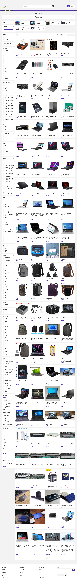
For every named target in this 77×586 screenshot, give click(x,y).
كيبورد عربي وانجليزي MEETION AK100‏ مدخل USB (67, 74)
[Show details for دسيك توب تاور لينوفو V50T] (52, 107)
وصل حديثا (4, 464)
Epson (6, 66)
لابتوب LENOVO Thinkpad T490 (51, 155)
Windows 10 (7, 78)
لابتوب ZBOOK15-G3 (64, 317)
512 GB (6, 128)
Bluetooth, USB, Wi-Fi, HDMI (9, 45)
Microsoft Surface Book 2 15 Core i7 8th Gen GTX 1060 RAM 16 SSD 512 (22, 546)
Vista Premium (7, 224)
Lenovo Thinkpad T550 (65, 402)
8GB (5, 241)
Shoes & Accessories (6, 415)
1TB (5, 129)
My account (22, 569)
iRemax (6, 318)
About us (3, 575)
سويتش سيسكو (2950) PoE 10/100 (37, 464)
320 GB (6, 215)
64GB (5, 298)
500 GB (6, 138)
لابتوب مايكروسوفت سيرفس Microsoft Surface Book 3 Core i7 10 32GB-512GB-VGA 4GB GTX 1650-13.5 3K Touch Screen (22, 215)
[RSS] (66, 575)
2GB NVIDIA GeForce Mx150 (9, 165)
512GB (6, 250)
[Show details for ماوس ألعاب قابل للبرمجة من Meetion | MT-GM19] (52, 44)
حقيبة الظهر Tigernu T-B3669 (21, 358)
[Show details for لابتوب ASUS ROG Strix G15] (52, 165)
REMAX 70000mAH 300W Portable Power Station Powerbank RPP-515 (51, 485)
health (12, 460)
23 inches (6, 154)
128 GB (6, 273)
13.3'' (5, 145)
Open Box (6, 39)
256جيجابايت (7, 207)
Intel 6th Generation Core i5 (9, 100)
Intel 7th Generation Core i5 (9, 102)
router (9, 462)
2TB (5, 280)
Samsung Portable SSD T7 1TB (36, 525)
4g (3, 459)
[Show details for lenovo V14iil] (52, 86)
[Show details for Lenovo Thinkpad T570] (37, 393)
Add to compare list (18, 50)
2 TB (5, 139)
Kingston (6, 335)
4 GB (5, 84)
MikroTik (6, 329)
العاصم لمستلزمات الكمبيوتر (9, 390)
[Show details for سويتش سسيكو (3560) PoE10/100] (37, 476)
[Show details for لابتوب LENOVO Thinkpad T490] (52, 146)
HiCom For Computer (8, 372)
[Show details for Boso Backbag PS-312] (52, 270)
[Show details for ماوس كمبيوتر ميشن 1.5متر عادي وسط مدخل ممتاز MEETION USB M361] (52, 65)
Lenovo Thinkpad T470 (65, 380)
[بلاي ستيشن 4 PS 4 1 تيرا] (67, 476)
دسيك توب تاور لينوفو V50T (51, 116)
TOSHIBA (6, 70)
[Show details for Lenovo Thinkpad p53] (37, 372)
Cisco (5, 343)
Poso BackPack (33, 278)
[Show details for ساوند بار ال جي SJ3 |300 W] (37, 497)
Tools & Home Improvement (7, 424)
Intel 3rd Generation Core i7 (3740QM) (9, 114)
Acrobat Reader (7, 258)
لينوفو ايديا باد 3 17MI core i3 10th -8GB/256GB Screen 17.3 (67, 238)
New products (40, 579)
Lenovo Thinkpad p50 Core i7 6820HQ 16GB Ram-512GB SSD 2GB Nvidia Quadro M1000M (52, 382)
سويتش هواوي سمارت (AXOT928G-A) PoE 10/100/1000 (67, 444)
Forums (39, 574)
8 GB (5, 85)
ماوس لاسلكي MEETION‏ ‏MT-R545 (37, 73)
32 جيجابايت (7, 272)
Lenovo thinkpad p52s (64, 424)
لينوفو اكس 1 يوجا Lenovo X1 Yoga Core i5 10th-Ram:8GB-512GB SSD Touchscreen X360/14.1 (52, 238)
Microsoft (6, 59)
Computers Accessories (7, 403)
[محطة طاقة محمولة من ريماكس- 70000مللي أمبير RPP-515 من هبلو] (52, 476)
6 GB (5, 88)
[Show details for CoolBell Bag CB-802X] (67, 289)
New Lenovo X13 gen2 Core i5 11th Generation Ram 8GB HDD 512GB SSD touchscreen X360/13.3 (22, 238)
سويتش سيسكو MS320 (20, 485)
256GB (6, 248)
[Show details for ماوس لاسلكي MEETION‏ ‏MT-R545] (37, 65)
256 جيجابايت (7, 206)
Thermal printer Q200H (19, 259)
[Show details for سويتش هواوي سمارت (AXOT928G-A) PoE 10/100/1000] (67, 435)
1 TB (5, 136)
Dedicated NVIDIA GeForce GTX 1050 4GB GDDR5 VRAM (9, 167)
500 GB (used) (7, 295)
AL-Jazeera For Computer (9, 361)
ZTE (5, 332)
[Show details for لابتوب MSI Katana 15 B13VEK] (67, 165)
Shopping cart (22, 574)
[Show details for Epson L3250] (52, 516)
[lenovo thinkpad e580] (52, 204)
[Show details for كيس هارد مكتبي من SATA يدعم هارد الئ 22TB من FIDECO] (37, 309)
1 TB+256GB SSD (7, 212)
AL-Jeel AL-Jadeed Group (8, 363)
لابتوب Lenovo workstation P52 (21, 174)
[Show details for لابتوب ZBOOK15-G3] (67, 309)
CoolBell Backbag (64, 259)
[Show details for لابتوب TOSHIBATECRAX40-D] (52, 329)
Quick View (20, 50)
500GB (6, 204)
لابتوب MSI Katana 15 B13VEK (66, 174)
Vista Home (6, 222)
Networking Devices (7, 404)
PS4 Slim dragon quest (65, 485)
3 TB (5, 267)
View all (4, 453)
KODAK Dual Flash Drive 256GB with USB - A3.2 (37, 96)
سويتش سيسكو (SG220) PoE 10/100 (52, 464)
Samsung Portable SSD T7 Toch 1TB (52, 505)
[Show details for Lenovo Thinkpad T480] (37, 415)
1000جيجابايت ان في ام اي (9, 214)
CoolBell (17, 298)
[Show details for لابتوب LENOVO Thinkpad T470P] (37, 146)
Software (4, 417)
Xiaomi (6, 342)
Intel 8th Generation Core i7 (9, 105)
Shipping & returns (5, 570)
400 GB (6, 217)
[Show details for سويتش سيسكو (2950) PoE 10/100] (37, 455)
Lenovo (6, 55)
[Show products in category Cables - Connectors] (32, 28)
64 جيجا (6, 286)
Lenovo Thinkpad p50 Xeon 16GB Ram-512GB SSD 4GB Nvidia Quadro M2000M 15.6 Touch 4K (37, 238)
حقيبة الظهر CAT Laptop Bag (21, 338)
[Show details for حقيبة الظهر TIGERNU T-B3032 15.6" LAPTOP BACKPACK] (37, 329)
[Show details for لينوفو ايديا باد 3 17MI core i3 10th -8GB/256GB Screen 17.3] (67, 228)
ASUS (5, 57)
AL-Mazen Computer (8, 364)
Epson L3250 (48, 525)
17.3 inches (6, 153)
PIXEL (5, 379)
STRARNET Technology (8, 380)
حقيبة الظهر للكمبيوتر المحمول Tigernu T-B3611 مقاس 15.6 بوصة (67, 339)
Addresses (21, 572)
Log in (69, 1)
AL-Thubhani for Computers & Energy (9, 369)
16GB (5, 284)
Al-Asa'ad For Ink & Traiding (9, 360)
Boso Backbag (33, 298)
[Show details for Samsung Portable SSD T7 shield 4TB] (67, 497)
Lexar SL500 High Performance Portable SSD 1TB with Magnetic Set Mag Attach (37, 53)
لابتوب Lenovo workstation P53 (51, 135)
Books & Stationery (6, 421)
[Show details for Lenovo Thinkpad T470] (67, 372)
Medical (4, 423)
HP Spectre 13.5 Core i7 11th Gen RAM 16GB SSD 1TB (67, 525)
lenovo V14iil (48, 95)
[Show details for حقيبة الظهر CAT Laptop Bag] (22, 329)
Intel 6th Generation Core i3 (9, 110)
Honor (4, 431)
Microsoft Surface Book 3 (65, 95)
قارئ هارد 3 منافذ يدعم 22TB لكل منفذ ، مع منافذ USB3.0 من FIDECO (22, 318)
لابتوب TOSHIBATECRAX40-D (51, 338)
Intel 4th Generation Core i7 (9, 95)
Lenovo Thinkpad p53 (34, 380)
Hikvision (6, 327)
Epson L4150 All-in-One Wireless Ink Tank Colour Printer (22, 53)
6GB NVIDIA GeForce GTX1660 (9, 175)
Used (5, 38)
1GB (5, 311)
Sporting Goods (5, 420)
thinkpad (4, 463)
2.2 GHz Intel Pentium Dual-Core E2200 (9, 229)
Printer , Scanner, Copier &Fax (9, 188)
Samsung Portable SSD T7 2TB (21, 525)
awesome (5, 459)
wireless (11, 463)
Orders (21, 570)
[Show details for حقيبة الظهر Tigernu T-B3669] (22, 350)
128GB (6, 247)
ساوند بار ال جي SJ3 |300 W (36, 505)
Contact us (3, 577)
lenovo (4, 461)
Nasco (6, 377)
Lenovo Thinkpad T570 (34, 402)
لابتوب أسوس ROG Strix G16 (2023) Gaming (37, 359)
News (39, 570)
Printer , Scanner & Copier (9, 186)
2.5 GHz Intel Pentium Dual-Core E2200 (9, 231)
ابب (5, 305)
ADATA (6, 68)
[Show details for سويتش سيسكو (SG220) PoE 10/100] (52, 455)
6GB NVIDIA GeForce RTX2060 (9, 171)
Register (66, 1)
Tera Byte (6, 386)
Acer (5, 71)
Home (36, 13)
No (5, 199)
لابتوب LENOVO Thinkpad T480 (66, 155)
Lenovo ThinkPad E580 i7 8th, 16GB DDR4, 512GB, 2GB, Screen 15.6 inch (52, 214)
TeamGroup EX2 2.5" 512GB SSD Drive (22, 116)
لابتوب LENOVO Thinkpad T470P (36, 155)
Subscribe (73, 570)
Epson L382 (6, 50)
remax (6, 461)
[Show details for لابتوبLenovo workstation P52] (37, 127)
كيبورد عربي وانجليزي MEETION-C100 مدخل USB (67, 53)
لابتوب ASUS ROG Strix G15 (50, 174)
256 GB (6, 126)
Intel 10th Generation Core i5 (9, 121)
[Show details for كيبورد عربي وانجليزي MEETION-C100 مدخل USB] (67, 44)
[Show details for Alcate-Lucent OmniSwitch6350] (52, 435)
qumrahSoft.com (7, 583)
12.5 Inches (6, 151)
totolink (7, 463)
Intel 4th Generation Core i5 (9, 103)
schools (12, 461)
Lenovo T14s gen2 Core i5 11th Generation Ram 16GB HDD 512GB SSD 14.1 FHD (67, 214)
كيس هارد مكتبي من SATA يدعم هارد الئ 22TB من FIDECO (37, 318)
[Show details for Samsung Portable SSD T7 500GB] (22, 497)
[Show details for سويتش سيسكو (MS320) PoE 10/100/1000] (67, 455)
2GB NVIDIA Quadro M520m (9, 170)
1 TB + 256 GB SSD (8, 135)
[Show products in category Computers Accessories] (62, 23)
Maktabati (6, 375)
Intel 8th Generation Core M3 (9, 106)
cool (6, 460)
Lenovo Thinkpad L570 (19, 424)
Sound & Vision (5, 410)
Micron (6, 62)
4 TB (5, 269)
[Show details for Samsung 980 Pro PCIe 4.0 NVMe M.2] (22, 372)
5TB (5, 270)
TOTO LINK (6, 331)
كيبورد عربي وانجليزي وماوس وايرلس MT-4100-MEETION (21, 96)
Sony (5, 348)
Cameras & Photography (7, 412)
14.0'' (5, 146)
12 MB (6, 160)
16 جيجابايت (7, 289)
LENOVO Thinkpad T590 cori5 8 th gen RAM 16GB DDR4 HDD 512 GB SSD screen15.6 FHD (22, 403)
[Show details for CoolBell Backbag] (67, 250)
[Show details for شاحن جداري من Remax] (52, 350)
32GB (5, 292)
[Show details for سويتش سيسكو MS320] (22, 476)
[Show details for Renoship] (52, 250)
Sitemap (3, 569)
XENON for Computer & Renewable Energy (9, 388)
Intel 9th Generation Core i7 (9, 117)
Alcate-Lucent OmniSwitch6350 (51, 443)
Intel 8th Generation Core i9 (9, 99)
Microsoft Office (7, 257)
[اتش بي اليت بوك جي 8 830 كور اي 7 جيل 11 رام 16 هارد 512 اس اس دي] (37, 537)
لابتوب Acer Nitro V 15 (19, 193)
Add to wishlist (32, 50)
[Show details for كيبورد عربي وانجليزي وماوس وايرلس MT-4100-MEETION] (22, 86)
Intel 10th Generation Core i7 (9, 119)
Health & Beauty (5, 414)
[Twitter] (60, 575)
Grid (17, 34)
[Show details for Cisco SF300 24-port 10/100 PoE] (37, 435)
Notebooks (5, 398)
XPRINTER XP (33, 259)
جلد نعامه (6, 304)
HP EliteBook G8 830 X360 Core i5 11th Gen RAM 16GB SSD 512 (37, 546)
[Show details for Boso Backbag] (37, 289)
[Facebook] (58, 575)
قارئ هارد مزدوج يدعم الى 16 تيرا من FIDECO (52, 318)
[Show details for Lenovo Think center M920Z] (22, 146)
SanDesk (6, 63)
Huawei (6, 60)
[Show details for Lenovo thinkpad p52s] (67, 415)
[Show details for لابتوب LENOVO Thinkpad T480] (67, 146)
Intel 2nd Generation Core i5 (9, 116)
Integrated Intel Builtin (8, 168)
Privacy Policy (4, 572)
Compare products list (42, 577)
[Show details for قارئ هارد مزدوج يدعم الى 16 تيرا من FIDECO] (52, 309)
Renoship (47, 259)
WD (5, 65)
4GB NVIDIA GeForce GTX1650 (9, 173)
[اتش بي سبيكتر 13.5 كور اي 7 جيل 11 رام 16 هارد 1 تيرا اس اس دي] (67, 516)
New (5, 36)
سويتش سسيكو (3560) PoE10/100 (37, 485)
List (19, 34)
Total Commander (7, 260)
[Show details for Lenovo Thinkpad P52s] (52, 415)
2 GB (5, 240)
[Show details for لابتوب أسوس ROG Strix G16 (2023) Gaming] (37, 350)
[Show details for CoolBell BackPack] (22, 270)
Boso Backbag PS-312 (49, 278)
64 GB (6, 291)
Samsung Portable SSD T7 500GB (21, 505)
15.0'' (5, 148)
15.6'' (5, 150)
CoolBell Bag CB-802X (64, 298)
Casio (4, 439)
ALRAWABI (6, 366)
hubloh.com (6, 374)
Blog (39, 572)
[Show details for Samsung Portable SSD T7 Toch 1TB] (52, 497)
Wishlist (21, 575)
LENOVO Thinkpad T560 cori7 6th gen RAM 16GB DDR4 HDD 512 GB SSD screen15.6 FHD (52, 403)
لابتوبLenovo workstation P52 (36, 135)
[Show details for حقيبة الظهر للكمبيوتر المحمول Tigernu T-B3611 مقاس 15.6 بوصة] (67, 329)
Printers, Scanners (6, 401)
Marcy (4, 435)
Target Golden (7, 382)
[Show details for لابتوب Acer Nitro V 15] (22, 185)
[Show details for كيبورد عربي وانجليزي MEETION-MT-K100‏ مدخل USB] (22, 65)
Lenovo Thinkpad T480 (34, 424)
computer (4, 460)
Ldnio (4, 450)
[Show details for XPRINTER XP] (37, 250)
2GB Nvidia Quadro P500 (9, 178)
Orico (5, 334)
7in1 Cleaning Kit (18, 443)
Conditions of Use (5, 574)
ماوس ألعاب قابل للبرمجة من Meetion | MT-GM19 (52, 53)
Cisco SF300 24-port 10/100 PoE (36, 443)
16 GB (6, 87)
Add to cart (24, 50)
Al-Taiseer (6, 367)
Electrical (4, 418)
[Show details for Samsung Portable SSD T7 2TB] (22, 516)
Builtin (6, 313)
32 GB (6, 90)
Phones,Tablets (5, 407)
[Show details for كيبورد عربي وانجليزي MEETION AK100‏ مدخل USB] (67, 65)
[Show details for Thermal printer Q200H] (22, 250)
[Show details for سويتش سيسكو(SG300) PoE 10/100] (22, 455)
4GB (5, 236)
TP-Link (6, 349)
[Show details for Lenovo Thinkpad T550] (67, 393)
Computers (4, 397)
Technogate (6, 383)
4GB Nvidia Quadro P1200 (9, 179)
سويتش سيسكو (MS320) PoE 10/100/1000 (66, 465)
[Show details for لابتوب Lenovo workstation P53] (52, 127)
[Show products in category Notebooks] (17, 23)
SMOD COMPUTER (8, 391)
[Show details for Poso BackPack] (37, 270)
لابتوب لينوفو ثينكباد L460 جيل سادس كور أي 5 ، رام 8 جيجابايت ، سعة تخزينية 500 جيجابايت (67, 360)
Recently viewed (41, 575)
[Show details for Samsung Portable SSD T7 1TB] (37, 516)
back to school (10, 459)
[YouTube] (63, 575)
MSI (5, 73)
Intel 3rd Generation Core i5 (9, 113)
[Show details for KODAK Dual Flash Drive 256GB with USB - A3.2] (37, 86)
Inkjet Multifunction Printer (9, 193)
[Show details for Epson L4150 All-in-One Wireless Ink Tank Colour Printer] (22, 44)
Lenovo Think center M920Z (20, 155)
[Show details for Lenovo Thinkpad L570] (22, 415)
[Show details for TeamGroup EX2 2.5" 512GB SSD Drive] (22, 107)
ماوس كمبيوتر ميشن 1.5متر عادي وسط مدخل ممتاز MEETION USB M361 (52, 75)
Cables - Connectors (7, 406)
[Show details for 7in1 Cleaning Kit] (22, 435)
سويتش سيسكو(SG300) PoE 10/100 (22, 464)
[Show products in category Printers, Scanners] (47, 23)
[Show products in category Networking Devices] (17, 28)
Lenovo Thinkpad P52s (49, 424)
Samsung (6, 340)
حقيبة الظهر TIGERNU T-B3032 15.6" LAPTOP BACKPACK (37, 339)
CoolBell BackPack (19, 278)
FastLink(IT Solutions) (8, 371)
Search (53, 6)
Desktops (5, 400)
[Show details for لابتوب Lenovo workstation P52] (22, 165)
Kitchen (4, 409)
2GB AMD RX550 (7, 181)
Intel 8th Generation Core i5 (9, 111)
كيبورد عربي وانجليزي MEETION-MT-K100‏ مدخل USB (22, 74)
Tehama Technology (8, 385)
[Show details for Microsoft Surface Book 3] (67, 86)
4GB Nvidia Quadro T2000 (9, 176)
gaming (9, 460)
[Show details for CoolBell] (22, 289)
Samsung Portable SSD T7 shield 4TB (67, 505)
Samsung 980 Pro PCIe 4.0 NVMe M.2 (22, 380)
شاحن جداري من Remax (50, 358)
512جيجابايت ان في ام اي (9, 211)
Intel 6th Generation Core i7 (9, 97)
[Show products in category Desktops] (32, 23)
